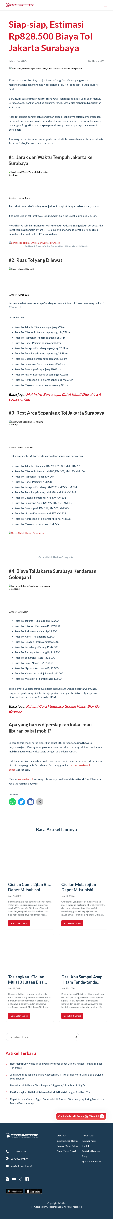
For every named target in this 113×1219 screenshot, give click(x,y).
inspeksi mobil (26, 779)
